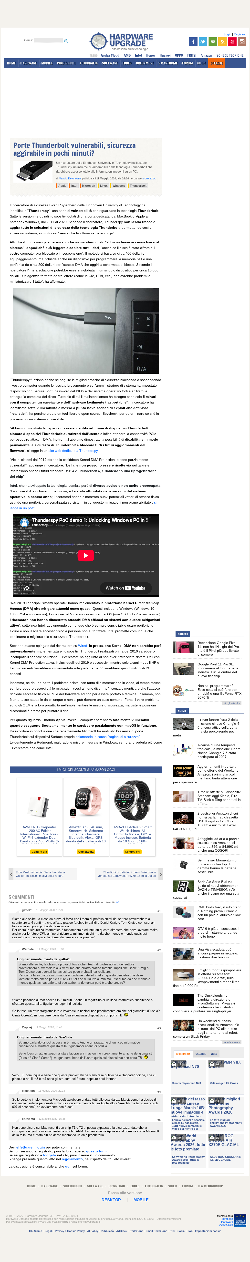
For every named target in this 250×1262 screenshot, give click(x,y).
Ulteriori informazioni (169, 1218)
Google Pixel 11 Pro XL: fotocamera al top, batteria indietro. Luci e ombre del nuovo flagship (218, 670)
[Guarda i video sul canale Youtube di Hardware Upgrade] (232, 41)
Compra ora (39, 851)
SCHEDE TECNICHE (230, 55)
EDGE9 (127, 63)
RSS (172, 1231)
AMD (127, 55)
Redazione (136, 1231)
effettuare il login (30, 1147)
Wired (82, 646)
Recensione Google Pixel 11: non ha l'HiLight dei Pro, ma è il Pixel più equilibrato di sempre (219, 648)
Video (214, 1054)
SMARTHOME (168, 63)
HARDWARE (28, 63)
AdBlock (121, 1231)
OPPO (179, 55)
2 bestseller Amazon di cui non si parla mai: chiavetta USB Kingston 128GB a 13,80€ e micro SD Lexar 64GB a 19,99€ (205, 821)
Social (181, 1231)
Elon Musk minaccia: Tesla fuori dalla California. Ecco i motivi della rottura (40, 874)
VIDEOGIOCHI (66, 63)
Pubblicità (107, 1231)
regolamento (72, 1159)
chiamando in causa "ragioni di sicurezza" (108, 737)
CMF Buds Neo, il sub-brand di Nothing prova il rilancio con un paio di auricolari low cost (219, 913)
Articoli (183, 634)
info (118, 902)
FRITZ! (191, 55)
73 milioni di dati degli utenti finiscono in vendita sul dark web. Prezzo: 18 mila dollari (127, 874)
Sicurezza (149, 178)
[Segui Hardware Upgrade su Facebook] (193, 41)
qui (68, 1166)
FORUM (187, 63)
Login (227, 34)
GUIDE (201, 63)
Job (190, 1231)
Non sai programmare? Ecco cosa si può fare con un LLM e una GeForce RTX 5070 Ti (219, 691)
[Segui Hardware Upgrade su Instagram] (242, 41)
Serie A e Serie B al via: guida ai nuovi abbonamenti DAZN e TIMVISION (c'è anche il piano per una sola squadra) (206, 889)
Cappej (27, 1027)
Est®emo (28, 1119)
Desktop (111, 1200)
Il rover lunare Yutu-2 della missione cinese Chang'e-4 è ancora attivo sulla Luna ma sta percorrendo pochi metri (206, 727)
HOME (11, 63)
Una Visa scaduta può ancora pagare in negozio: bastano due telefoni (218, 953)
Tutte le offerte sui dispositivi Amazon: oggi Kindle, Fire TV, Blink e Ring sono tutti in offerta (219, 798)
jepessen (28, 1091)
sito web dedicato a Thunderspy (73, 451)
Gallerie (201, 1054)
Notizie (182, 711)
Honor (150, 55)
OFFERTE (216, 63)
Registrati (240, 34)
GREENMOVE (145, 63)
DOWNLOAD (116, 1186)
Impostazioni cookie (208, 1231)
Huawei (165, 55)
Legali (48, 1231)
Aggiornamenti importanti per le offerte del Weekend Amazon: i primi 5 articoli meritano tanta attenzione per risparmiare (206, 774)
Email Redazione (156, 1231)
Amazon (206, 55)
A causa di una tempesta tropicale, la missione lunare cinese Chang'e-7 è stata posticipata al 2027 (219, 751)
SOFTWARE (110, 63)
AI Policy (92, 1231)
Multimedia (183, 1054)
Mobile (141, 1200)
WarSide (28, 949)
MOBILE (46, 63)
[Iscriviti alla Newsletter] (212, 41)
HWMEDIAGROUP (210, 1186)
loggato (49, 1155)
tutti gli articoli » (231, 703)
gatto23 (27, 910)
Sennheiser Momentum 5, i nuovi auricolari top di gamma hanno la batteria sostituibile (218, 866)
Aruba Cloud (110, 55)
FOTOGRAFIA (89, 63)
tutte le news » (232, 1042)
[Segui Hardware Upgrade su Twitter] (203, 41)
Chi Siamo (35, 1231)
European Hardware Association (226, 1221)
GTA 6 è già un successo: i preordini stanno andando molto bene (218, 932)
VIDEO (172, 1186)
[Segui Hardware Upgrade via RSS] (222, 41)
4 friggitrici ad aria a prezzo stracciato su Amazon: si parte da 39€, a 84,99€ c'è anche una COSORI (219, 844)
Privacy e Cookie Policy (70, 1231)
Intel (138, 55)
